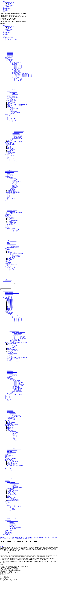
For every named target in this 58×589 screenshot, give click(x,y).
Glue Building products (9, 201)
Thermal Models (8, 266)
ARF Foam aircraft (8, 57)
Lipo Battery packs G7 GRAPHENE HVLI (20, 73)
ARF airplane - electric (9, 44)
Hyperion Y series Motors (18, 132)
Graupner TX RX (10, 491)
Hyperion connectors (11, 158)
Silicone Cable (7, 260)
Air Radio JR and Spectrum (12, 235)
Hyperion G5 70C (17, 71)
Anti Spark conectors (11, 164)
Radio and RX (7, 227)
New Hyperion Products (9, 2)
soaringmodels (9, 170)
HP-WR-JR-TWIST (17, 162)
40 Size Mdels (9, 51)
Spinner (6, 261)
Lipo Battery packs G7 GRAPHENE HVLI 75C (23, 75)
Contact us (5, 7)
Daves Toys (9, 116)
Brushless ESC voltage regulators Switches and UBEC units (16, 342)
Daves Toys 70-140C (18, 79)
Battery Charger (12, 149)
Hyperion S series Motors (18, 382)
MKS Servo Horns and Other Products (16, 253)
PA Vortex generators (11, 223)
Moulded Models (13, 178)
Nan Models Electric (15, 183)
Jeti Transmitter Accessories (17, 233)
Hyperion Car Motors (15, 133)
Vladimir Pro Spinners (11, 193)
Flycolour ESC (10, 95)
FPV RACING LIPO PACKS (17, 85)
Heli (6, 203)
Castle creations (10, 103)
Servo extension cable (16, 161)
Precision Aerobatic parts (9, 217)
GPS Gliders (7, 202)
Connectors (7, 154)
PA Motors (9, 219)
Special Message (8, 6)
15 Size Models (10, 46)
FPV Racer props (10, 175)
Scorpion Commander (11, 102)
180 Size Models (10, 56)
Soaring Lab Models (15, 182)
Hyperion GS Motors (18, 136)
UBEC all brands (10, 107)
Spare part (11, 139)
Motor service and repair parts (17, 138)
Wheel (6, 531)
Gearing (6, 200)
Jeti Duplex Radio (15, 230)
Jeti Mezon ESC (15, 94)
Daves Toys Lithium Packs (14, 77)
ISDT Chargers (10, 150)
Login (4, 11)
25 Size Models (10, 302)
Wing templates (12, 269)
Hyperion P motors (17, 381)
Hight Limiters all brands (9, 206)
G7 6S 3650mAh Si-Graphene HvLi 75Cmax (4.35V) (23, 538)
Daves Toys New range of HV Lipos (18, 78)
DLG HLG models (10, 421)
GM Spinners (9, 197)
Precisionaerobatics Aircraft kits (13, 191)
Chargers (6, 145)
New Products (5, 10)
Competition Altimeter (11, 211)
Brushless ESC (12, 101)
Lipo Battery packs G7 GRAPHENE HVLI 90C (23, 76)
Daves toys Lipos (15, 81)
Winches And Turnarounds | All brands (12, 39)
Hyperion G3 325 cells (18, 65)
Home (4, 1)
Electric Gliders (10, 177)
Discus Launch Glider (9, 166)
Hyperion (11, 110)
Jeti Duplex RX (14, 231)
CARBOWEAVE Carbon (9, 143)
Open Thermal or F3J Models (12, 267)
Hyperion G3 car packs (18, 68)
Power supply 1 (8, 216)
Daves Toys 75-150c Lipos (19, 83)
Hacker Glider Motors (13, 120)
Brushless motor (12, 125)
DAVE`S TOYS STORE (7, 43)
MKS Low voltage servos (16, 255)
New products (9, 3)
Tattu (10, 61)
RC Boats (6, 248)
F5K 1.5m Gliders (15, 179)
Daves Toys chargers (11, 152)
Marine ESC (9, 106)
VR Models (14, 180)
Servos (6, 250)
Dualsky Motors (10, 115)
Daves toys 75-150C (17, 80)
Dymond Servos (10, 251)
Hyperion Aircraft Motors (16, 126)
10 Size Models (10, 45)
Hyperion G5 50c (17, 70)
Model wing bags (10, 224)
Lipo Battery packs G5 (16, 69)
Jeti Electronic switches (14, 97)
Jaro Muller (14, 184)
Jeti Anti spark (12, 165)
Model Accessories (13, 270)
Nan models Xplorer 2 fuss (16, 273)
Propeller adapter (8, 225)
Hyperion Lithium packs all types (15, 62)
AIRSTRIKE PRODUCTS (8, 37)
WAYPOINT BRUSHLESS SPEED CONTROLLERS (17, 104)
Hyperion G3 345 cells (18, 67)
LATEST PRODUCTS (7, 281)
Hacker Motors (10, 119)
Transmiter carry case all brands (13, 247)
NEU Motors (9, 122)
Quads (8, 173)
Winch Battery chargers (9, 40)
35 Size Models (10, 303)
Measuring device (10, 265)
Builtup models (12, 189)
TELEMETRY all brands (11, 244)
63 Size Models (10, 52)
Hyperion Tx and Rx (11, 240)
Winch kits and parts (8, 42)
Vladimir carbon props (11, 194)
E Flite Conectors (10, 157)
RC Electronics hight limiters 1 (12, 461)
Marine (8, 243)
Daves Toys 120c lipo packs (15, 86)
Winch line (7, 41)
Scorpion (8, 123)
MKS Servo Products (11, 252)
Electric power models (11, 190)
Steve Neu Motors (8, 263)
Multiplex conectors (10, 163)
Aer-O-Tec (11, 275)
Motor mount (7, 214)
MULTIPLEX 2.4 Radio (11, 492)
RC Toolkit (9, 146)
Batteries (6, 58)
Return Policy (7, 4)
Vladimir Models (13, 274)
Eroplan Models (15, 187)
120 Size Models (10, 55)
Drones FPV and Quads (9, 172)
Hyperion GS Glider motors (17, 135)
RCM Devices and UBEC (14, 108)
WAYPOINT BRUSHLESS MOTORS (14, 141)
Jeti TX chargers (15, 232)
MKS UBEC (12, 109)
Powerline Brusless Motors (12, 118)
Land (8, 242)
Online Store (2, 537)
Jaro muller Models (13, 271)
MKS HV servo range (16, 256)
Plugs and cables (12, 160)
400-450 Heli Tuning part (11, 204)
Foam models (12, 188)
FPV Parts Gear (10, 174)
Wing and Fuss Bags (11, 169)
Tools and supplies (8, 276)
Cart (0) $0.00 (2, 287)
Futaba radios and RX (11, 234)
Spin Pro (13, 93)
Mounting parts (14, 121)
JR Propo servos (10, 259)
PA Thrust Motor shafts (14, 220)
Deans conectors (10, 156)
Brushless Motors (8, 114)
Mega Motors (9, 140)
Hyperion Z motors (17, 130)
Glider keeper (9, 209)
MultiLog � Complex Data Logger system (15, 212)
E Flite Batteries (12, 87)
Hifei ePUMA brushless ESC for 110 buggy (15, 105)
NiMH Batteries (10, 59)
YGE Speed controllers (11, 90)
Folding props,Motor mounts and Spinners (12, 192)
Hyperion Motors (10, 124)
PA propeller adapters (11, 218)
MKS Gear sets (12, 257)
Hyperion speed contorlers (12, 100)
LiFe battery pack (15, 63)
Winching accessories (9, 38)
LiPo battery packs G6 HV (16, 72)
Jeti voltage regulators (13, 111)
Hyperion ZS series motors (19, 131)
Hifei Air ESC (9, 98)
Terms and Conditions (9, 5)
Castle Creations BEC (13, 113)
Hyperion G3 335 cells (18, 66)
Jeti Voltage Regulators (16, 112)
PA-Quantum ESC (10, 221)
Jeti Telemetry (12, 245)
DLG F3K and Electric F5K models (11, 171)
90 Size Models (10, 54)
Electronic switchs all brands (12, 96)
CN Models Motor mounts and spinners (14, 195)
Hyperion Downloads (6, 8)
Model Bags (12, 268)
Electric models (7, 176)
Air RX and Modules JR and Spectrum (14, 236)
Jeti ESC (8, 91)
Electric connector (13, 159)
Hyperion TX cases (13, 241)
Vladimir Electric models (16, 181)
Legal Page (5, 9)
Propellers (7, 226)
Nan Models (12, 272)
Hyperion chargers (10, 148)
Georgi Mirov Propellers (11, 198)
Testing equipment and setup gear (11, 264)
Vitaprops (9, 199)
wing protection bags (8, 279)
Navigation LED (8, 215)
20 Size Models (10, 47)
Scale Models (7, 249)
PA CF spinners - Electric (11, 222)
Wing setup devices (8, 280)
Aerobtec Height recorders (12, 210)
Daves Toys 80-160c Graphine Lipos (20, 84)
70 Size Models (10, 53)
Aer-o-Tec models (15, 186)
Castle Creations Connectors (12, 155)
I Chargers (9, 147)
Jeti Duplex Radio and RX (14, 229)
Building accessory (8, 142)
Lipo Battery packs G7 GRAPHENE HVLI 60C (23, 74)
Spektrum (9, 151)
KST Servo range (10, 258)
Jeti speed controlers (13, 92)
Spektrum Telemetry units (14, 246)
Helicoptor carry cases (9, 205)
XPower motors (10, 117)
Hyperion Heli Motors (16, 134)
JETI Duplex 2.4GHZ (11, 228)
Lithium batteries (10, 60)
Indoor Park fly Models (9, 213)
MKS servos (12, 254)
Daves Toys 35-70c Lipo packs (19, 82)
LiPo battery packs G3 (16, 64)
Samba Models (14, 185)
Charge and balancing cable (10, 144)
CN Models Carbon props (12, 196)
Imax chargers (9, 153)
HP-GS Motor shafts (17, 137)
